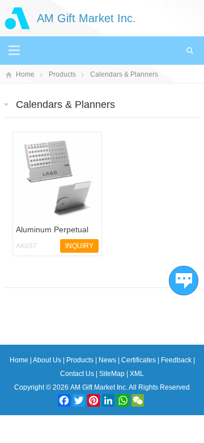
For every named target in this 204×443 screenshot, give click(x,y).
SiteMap (112, 374)
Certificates (139, 360)
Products (62, 74)
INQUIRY (79, 246)
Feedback (177, 360)
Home (25, 74)
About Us (48, 360)
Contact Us (78, 374)
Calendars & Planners (124, 74)
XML (137, 374)
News (108, 360)
